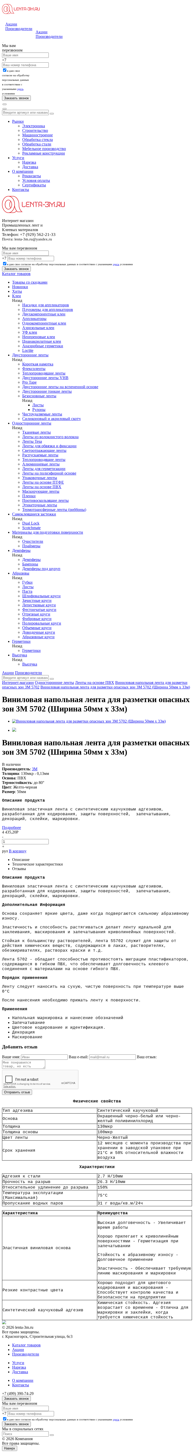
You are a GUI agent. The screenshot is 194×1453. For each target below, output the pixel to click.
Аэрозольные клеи (38, 328)
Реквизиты (31, 176)
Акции (11, 24)
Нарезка (29, 162)
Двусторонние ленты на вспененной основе (60, 387)
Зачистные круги (37, 600)
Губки (27, 582)
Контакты (20, 189)
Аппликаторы (34, 318)
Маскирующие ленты (40, 491)
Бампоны (30, 564)
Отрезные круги (36, 614)
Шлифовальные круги (41, 596)
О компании (22, 171)
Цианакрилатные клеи (41, 341)
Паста (27, 591)
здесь (20, 88)
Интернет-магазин (18, 682)
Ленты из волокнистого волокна (50, 437)
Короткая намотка (37, 364)
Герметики (21, 641)
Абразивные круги (38, 637)
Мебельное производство (44, 148)
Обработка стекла (37, 139)
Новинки (20, 287)
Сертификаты (34, 185)
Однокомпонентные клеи (44, 323)
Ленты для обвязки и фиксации (49, 446)
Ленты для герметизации (43, 468)
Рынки (18, 121)
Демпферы (21, 550)
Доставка (30, 167)
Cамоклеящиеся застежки (34, 514)
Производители (18, 29)
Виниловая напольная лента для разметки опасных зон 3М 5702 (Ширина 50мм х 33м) (115, 687)
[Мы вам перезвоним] (3, 42)
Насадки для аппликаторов (45, 305)
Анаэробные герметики (42, 346)
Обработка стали (36, 144)
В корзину (18, 851)
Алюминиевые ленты (41, 464)
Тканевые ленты (36, 432)
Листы (38, 405)
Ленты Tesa (32, 441)
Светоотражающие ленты (44, 450)
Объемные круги (37, 628)
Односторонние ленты (31, 423)
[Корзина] (5, 109)
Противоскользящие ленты (45, 500)
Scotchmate (31, 528)
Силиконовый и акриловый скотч (51, 418)
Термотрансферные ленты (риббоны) (54, 509)
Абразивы (20, 573)
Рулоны (38, 409)
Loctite (27, 350)
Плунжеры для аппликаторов (47, 309)
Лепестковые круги (39, 605)
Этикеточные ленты (39, 505)
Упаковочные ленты (39, 478)
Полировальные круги (41, 623)
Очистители (32, 541)
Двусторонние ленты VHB (45, 378)
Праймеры (31, 546)
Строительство (35, 130)
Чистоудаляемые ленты (42, 414)
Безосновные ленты (39, 396)
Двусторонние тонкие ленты (47, 391)
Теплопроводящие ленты (43, 373)
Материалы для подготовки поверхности (47, 532)
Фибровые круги (37, 619)
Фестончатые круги (39, 609)
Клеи (16, 296)
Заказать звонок (16, 1398)
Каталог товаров (16, 274)
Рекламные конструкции (43, 153)
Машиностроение (37, 135)
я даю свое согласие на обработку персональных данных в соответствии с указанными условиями (70, 264)
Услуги (18, 158)
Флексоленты (33, 368)
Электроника (33, 126)
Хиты (17, 291)
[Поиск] (5, 104)
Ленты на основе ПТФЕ (43, 482)
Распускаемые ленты (40, 455)
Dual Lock (30, 523)
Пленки (29, 496)
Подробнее (11, 827)
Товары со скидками (29, 282)
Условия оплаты (36, 180)
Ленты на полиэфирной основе (49, 473)
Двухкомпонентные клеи (43, 314)
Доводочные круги (38, 632)
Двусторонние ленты (30, 355)
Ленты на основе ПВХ (41, 487)
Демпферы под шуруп (41, 569)
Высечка (19, 655)
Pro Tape (29, 382)
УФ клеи (29, 332)
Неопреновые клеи (38, 337)
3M (34, 769)
